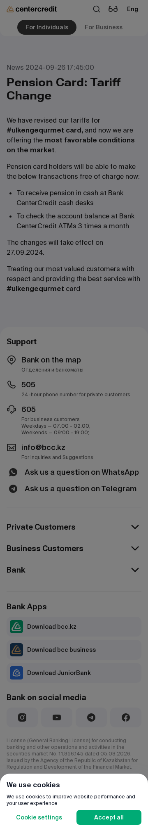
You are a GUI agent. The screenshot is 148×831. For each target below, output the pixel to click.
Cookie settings (39, 817)
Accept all (109, 817)
